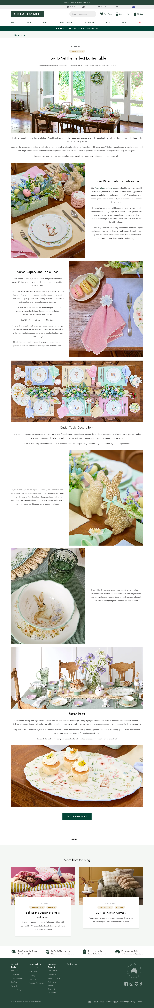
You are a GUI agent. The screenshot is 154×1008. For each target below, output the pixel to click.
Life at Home (19, 35)
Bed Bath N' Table (16, 965)
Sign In (121, 14)
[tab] (18, 977)
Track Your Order (107, 7)
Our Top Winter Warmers (111, 913)
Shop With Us (35, 964)
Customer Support (52, 965)
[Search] (93, 14)
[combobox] (82, 14)
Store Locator (123, 7)
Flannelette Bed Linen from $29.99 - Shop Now (77, 2)
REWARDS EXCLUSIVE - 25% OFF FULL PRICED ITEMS (77, 28)
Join (127, 14)
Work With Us (72, 964)
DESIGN (51, 907)
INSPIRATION (77, 51)
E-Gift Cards (89, 7)
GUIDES (119, 907)
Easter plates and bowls (104, 188)
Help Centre (74, 7)
